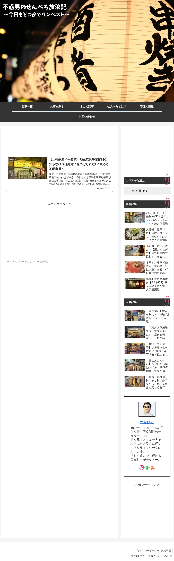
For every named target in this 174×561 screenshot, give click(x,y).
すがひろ (147, 422)
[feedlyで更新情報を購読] (147, 467)
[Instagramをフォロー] (141, 467)
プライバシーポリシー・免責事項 (153, 550)
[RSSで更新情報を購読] (152, 467)
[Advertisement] (59, 140)
